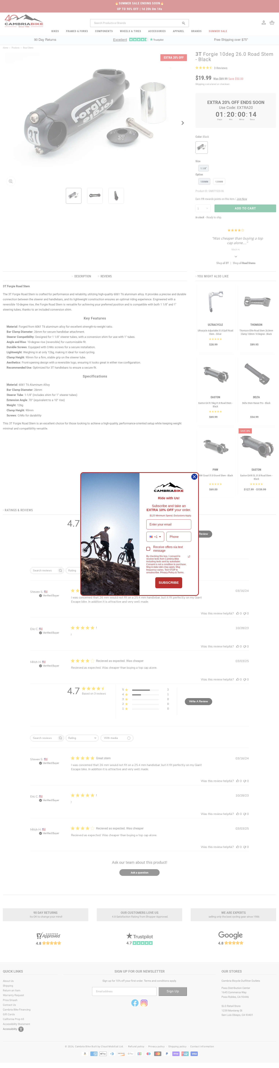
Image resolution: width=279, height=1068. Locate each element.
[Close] (194, 476)
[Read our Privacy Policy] (189, 556)
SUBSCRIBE (169, 582)
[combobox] (155, 537)
